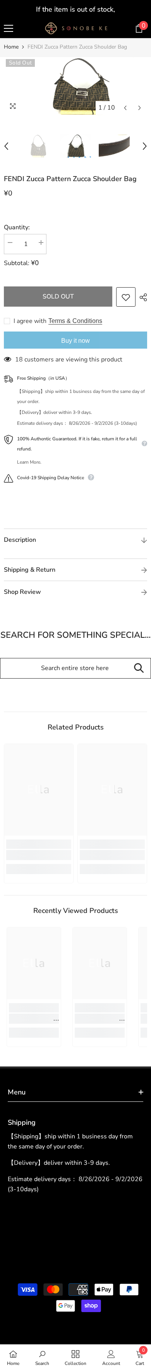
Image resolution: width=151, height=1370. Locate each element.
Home (11, 47)
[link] (38, 855)
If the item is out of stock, (75, 9)
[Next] (139, 108)
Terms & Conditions (75, 321)
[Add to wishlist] (126, 297)
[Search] (139, 668)
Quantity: (17, 227)
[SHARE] (141, 297)
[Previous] (125, 108)
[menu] (8, 28)
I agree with (30, 321)
